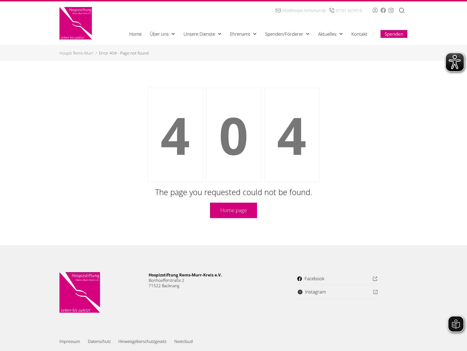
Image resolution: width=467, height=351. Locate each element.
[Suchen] (402, 10)
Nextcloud (183, 341)
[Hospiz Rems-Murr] (75, 23)
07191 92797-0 (349, 10)
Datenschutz (99, 341)
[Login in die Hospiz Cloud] (375, 10)
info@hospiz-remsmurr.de (304, 10)
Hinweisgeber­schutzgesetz (142, 341)
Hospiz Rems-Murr (76, 53)
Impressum (69, 341)
